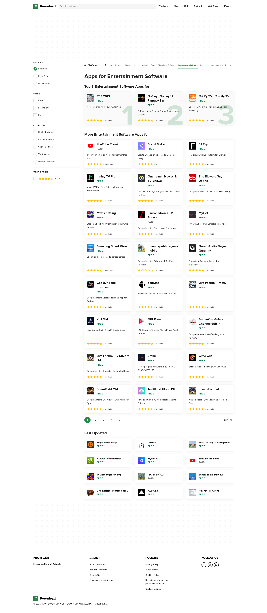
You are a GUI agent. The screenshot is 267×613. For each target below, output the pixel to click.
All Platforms (90, 65)
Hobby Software (46, 132)
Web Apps (213, 6)
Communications (132, 65)
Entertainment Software (188, 65)
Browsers (119, 65)
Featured (42, 68)
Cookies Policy (152, 575)
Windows (163, 6)
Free (40, 100)
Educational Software (166, 65)
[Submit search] (61, 6)
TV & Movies (44, 154)
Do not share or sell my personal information (156, 582)
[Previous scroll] (105, 65)
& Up (57, 178)
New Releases (45, 83)
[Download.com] (44, 6)
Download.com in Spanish (101, 580)
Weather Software (46, 161)
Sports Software (45, 147)
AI (111, 65)
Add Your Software (98, 569)
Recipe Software (46, 139)
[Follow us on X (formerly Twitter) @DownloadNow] (210, 564)
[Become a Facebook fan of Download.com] (203, 564)
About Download (97, 564)
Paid (40, 115)
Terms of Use (151, 569)
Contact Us (94, 575)
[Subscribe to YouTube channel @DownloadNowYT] (216, 564)
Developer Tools (148, 65)
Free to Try (43, 107)
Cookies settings (153, 589)
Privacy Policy (151, 564)
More (226, 6)
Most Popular (44, 76)
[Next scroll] (230, 65)
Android (198, 6)
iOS (186, 6)
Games (203, 65)
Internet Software (215, 65)
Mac (176, 6)
